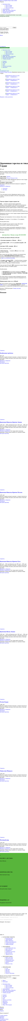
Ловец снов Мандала (6, 771)
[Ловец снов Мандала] (13, 739)
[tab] (5, 188)
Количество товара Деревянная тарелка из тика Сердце (14, 179)
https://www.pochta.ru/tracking (8, 258)
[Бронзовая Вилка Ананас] (13, 600)
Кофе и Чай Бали (9, 940)
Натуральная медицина (10, 942)
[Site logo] (8, 26)
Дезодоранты (8, 950)
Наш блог (7, 969)
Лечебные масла (9, 961)
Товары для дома (8, 72)
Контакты (7, 972)
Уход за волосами (9, 7)
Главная (2, 72)
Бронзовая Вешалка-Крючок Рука (10, 561)
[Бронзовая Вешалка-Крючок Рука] (13, 530)
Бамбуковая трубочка (6, 353)
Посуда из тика (8, 963)
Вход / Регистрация (7, 1004)
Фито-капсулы (8, 952)
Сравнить (5, 1003)
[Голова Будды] (13, 670)
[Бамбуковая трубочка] (13, 321)
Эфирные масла (9, 954)
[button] (2, 361)
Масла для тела (8, 949)
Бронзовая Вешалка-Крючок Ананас (11, 422)
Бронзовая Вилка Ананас (7, 631)
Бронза (7, 962)
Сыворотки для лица (10, 951)
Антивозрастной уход (10, 948)
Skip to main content (12, 0)
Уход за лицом (8, 5)
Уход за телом (8, 6)
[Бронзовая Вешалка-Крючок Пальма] (13, 461)
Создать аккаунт (4, 1015)
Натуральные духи (9, 960)
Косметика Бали (9, 938)
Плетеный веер (4, 840)
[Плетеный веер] (13, 808)
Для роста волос (9, 958)
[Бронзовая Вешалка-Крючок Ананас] (13, 390)
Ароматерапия (8, 939)
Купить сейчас (9, 182)
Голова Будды (4, 702)
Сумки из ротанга (9, 943)
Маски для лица (9, 957)
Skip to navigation (4, 0)
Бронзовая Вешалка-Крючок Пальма (11, 492)
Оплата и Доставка (9, 973)
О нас (6, 968)
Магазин (7, 970)
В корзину (3, 182)
